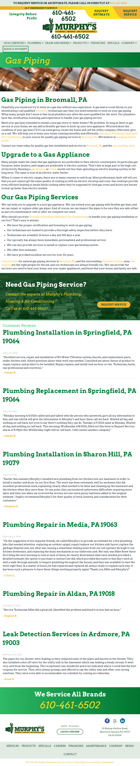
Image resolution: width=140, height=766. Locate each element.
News (129, 745)
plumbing (42, 110)
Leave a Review (69, 732)
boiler (53, 169)
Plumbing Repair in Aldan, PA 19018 (59, 593)
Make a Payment (15, 49)
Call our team (9, 261)
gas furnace (38, 169)
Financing (98, 43)
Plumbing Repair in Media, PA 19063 (60, 524)
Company (128, 43)
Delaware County (112, 261)
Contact (70, 754)
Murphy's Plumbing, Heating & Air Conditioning (58, 216)
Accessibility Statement (100, 762)
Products (80, 43)
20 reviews (73, 726)
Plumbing (34, 43)
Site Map (80, 762)
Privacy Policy (66, 762)
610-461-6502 (118, 3)
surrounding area (123, 145)
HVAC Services (14, 43)
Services (12, 745)
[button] (25, 43)
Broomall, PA (89, 137)
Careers (60, 745)
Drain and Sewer (57, 43)
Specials (113, 43)
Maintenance (96, 745)
